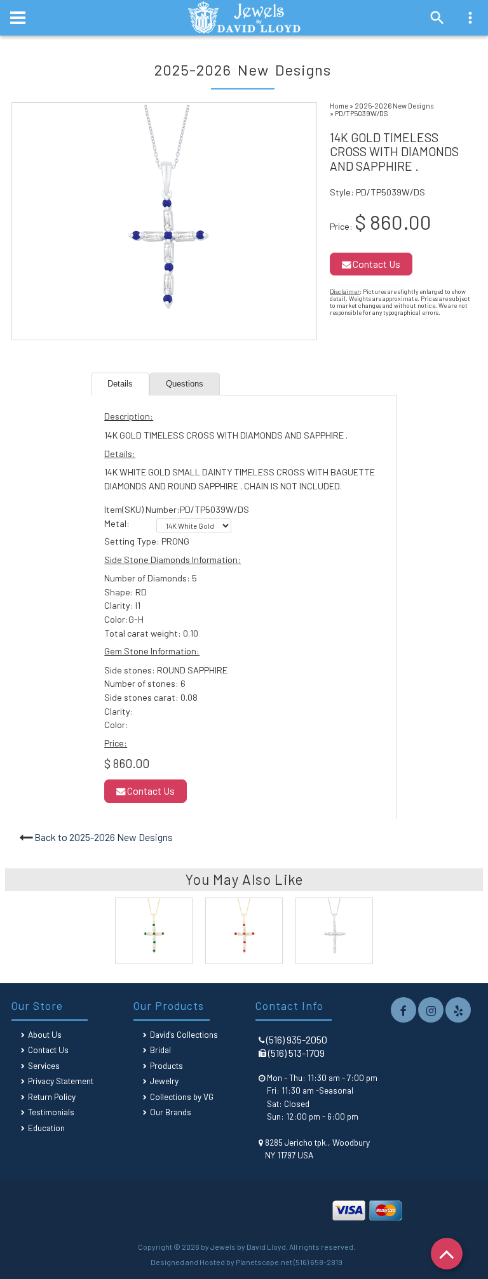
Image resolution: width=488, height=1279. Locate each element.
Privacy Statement (60, 1080)
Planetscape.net (264, 1261)
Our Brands (170, 1111)
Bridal (160, 1049)
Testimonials (51, 1111)
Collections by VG (182, 1096)
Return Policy (52, 1096)
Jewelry (164, 1080)
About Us (45, 1034)
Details (120, 383)
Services (44, 1065)
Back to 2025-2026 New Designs (103, 837)
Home (339, 106)
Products (166, 1065)
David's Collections (184, 1034)
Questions (184, 383)
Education (46, 1127)
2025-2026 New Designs (394, 106)
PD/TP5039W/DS (361, 113)
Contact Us (375, 264)
